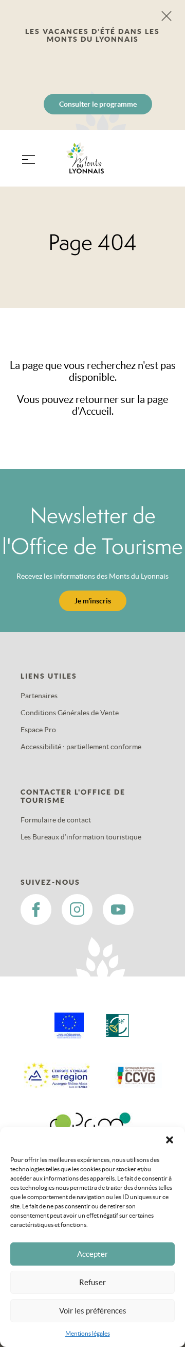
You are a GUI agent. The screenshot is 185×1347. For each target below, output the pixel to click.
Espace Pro (38, 730)
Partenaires (39, 696)
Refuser (92, 1282)
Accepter (92, 1254)
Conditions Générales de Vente (70, 713)
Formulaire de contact (56, 820)
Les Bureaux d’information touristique (81, 837)
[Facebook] (36, 909)
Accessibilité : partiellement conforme (81, 747)
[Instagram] (77, 909)
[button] (169, 1140)
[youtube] (118, 909)
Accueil (95, 411)
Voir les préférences (92, 1310)
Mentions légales (87, 1333)
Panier (159, 164)
